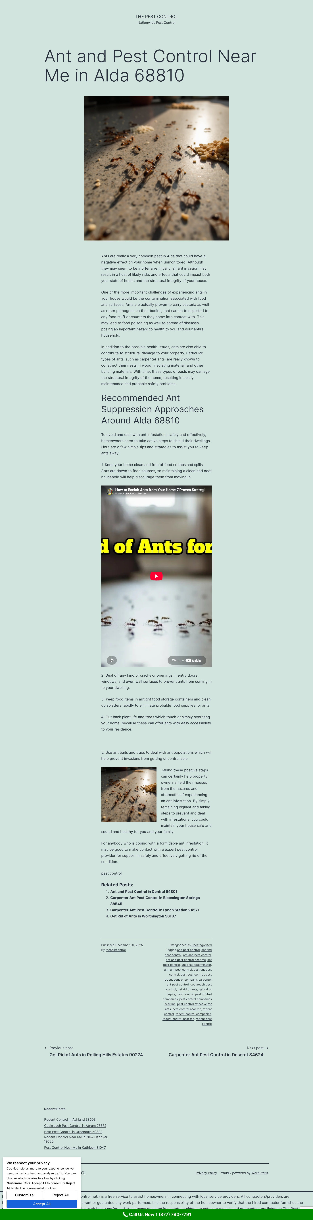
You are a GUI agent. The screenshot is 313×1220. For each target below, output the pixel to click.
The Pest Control (156, 16)
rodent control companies (193, 1014)
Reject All (61, 1195)
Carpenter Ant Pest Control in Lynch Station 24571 (154, 910)
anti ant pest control (178, 969)
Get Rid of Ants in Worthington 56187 (143, 916)
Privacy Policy (206, 1173)
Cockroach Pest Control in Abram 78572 (75, 1126)
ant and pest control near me (186, 960)
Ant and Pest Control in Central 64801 (143, 891)
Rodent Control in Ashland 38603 (70, 1119)
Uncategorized (201, 945)
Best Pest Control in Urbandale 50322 (73, 1132)
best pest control (192, 974)
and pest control (188, 950)
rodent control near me (178, 1019)
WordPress (259, 1173)
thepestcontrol (116, 950)
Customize (24, 1195)
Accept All (42, 1204)
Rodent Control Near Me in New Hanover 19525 (75, 1139)
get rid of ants (187, 989)
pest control (111, 873)
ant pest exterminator (196, 964)
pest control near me (186, 1009)
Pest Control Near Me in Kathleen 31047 (75, 1147)
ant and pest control (197, 955)
